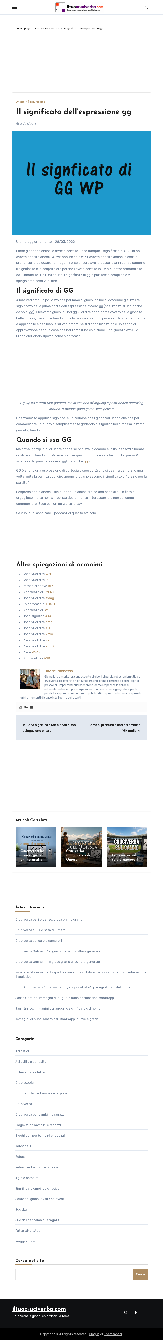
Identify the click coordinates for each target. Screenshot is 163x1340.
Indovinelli (23, 1146)
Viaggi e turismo (27, 1241)
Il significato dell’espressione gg (74, 112)
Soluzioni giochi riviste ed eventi (40, 1199)
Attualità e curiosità (30, 102)
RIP (50, 586)
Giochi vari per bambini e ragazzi (40, 1135)
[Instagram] (20, 707)
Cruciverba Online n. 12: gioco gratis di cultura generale (57, 951)
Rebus (20, 1157)
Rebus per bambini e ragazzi (36, 1167)
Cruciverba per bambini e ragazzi (40, 1114)
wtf (48, 574)
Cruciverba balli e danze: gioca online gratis (35, 855)
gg (86, 461)
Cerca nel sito (29, 1261)
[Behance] (26, 707)
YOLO (49, 646)
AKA (48, 616)
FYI (48, 640)
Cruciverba (23, 1104)
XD (48, 628)
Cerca (140, 1274)
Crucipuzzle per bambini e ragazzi (41, 1093)
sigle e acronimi (27, 1178)
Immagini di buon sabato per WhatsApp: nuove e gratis (56, 1019)
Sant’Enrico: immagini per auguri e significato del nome (57, 1008)
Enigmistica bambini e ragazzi (38, 1125)
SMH (47, 610)
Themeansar (113, 1334)
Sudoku (21, 1209)
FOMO (50, 604)
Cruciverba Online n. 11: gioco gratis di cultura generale (57, 962)
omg (49, 622)
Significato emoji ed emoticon (38, 1188)
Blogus (94, 1334)
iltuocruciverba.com (39, 1309)
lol (47, 580)
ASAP (36, 652)
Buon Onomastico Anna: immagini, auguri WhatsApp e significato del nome (72, 987)
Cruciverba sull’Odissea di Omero (78, 855)
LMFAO (49, 592)
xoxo (49, 634)
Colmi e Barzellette (30, 1072)
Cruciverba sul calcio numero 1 (38, 941)
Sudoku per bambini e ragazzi (37, 1220)
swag (50, 598)
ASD (47, 658)
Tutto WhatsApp (27, 1231)
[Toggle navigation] (14, 7)
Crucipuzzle (24, 1083)
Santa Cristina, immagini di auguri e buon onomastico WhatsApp (64, 998)
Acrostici (22, 1051)
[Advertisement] (82, 60)
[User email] (31, 707)
